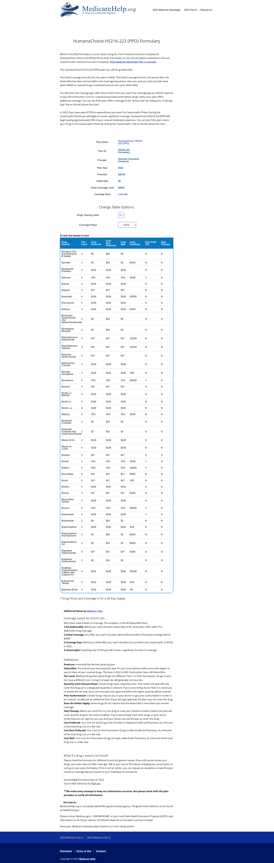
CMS (74, 779)
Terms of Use (83, 851)
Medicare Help (87, 859)
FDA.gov (95, 783)
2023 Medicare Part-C (71, 837)
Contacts (101, 851)
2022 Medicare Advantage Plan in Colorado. (133, 62)
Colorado (123, 194)
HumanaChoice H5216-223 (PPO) (130, 142)
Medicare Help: (95, 611)
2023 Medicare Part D (98, 837)
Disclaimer (66, 851)
